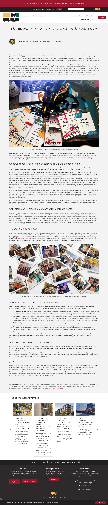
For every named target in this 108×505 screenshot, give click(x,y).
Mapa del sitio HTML (60, 497)
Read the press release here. (74, 3)
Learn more (54, 502)
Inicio (33, 9)
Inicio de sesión (46, 9)
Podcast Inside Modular (54, 475)
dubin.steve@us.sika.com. (56, 388)
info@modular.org (86, 489)
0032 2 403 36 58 (86, 485)
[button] (10, 429)
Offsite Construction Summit (26, 238)
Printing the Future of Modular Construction (85, 420)
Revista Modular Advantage (54, 473)
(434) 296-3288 (86, 476)
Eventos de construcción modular (54, 471)
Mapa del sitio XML (47, 497)
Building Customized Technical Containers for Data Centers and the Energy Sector (64, 422)
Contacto (38, 9)
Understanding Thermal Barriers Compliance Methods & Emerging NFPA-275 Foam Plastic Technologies (22, 424)
